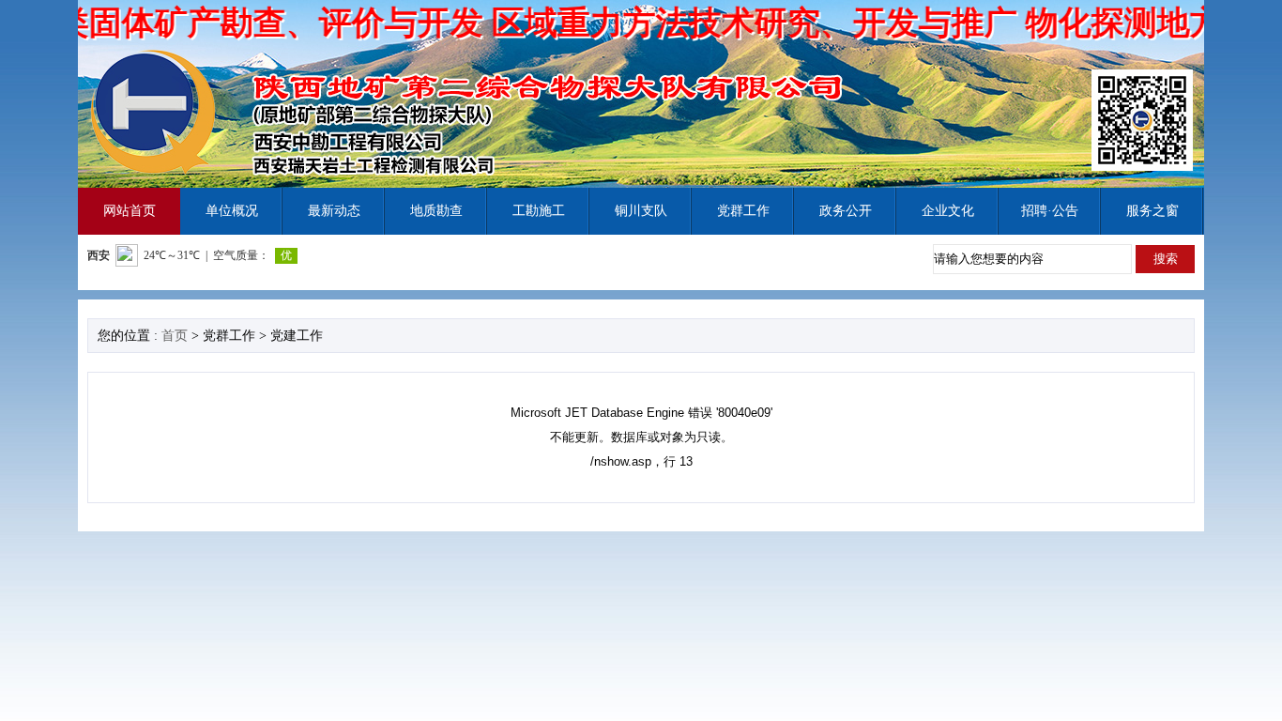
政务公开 (845, 211)
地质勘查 (436, 211)
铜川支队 (641, 211)
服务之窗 (1152, 211)
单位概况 (232, 211)
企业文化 (948, 211)
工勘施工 (538, 211)
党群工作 (743, 211)
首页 (174, 336)
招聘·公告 (1049, 211)
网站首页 (129, 211)
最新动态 (334, 211)
